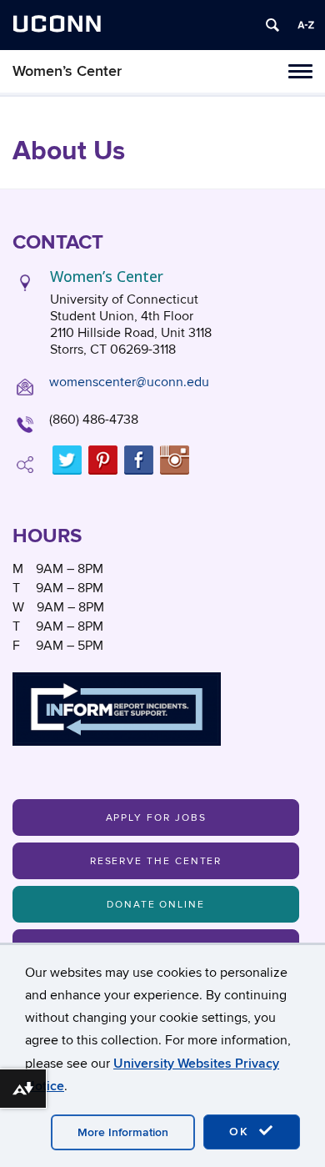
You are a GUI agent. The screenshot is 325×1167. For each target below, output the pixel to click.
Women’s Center (67, 71)
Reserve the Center (156, 861)
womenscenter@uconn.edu (129, 382)
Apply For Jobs (156, 818)
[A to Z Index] (305, 25)
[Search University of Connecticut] (272, 25)
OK (241, 1131)
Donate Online (156, 904)
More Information (123, 1132)
